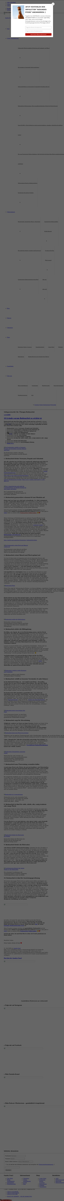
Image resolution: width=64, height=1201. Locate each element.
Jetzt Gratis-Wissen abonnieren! (38, 34)
